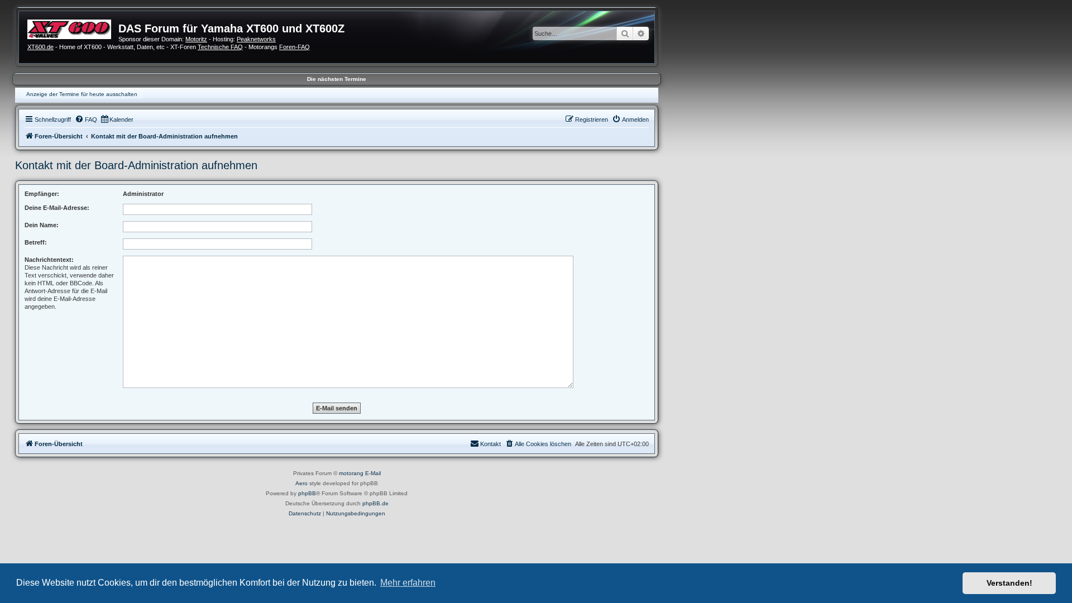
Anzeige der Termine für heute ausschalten (81, 94)
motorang (351, 473)
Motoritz (196, 39)
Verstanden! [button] (1009, 582)
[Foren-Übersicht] (72, 28)
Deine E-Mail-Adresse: (57, 207)
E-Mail (373, 473)
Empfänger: (42, 193)
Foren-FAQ (294, 47)
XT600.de (40, 47)
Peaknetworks (256, 39)
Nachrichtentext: (49, 259)
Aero (301, 483)
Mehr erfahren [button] (408, 582)
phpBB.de (375, 503)
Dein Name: (42, 225)
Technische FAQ (220, 47)
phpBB (307, 493)
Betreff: (36, 242)
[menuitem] (86, 119)
